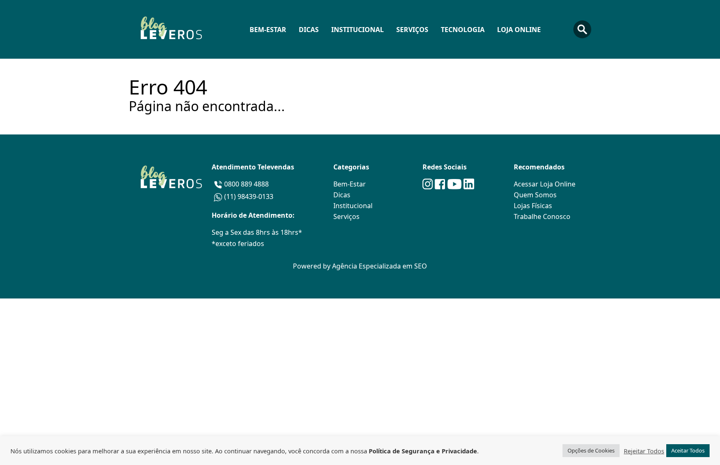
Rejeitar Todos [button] (644, 451)
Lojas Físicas (533, 205)
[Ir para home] (170, 29)
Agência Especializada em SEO (379, 266)
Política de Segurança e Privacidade (423, 451)
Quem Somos (535, 194)
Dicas (309, 29)
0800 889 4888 (246, 184)
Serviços (412, 29)
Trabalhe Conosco (542, 216)
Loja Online (519, 29)
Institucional (357, 29)
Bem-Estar (268, 29)
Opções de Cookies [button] (591, 450)
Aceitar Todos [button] (688, 450)
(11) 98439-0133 (248, 196)
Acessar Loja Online (544, 184)
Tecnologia (463, 29)
